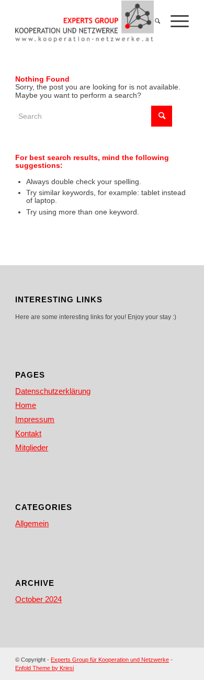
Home (25, 405)
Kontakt (28, 433)
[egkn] (84, 21)
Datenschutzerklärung (52, 391)
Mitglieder (31, 447)
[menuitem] (152, 21)
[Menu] (174, 21)
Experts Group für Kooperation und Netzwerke (110, 659)
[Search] (152, 21)
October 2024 (38, 599)
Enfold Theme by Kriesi (44, 668)
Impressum (34, 419)
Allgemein (32, 523)
